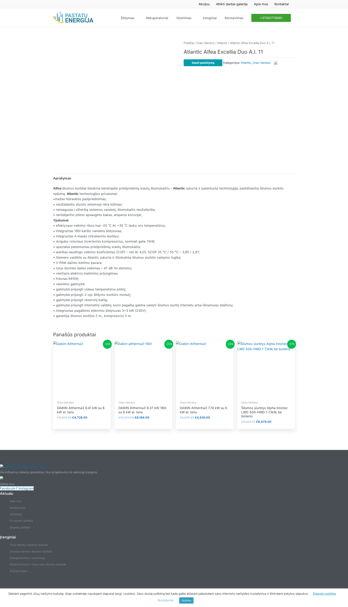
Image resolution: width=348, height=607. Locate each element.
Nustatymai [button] (165, 600)
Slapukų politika (324, 594)
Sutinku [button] (186, 600)
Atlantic (222, 43)
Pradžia (189, 43)
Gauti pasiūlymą (203, 62)
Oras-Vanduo (205, 43)
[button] (271, 18)
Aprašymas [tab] (62, 178)
